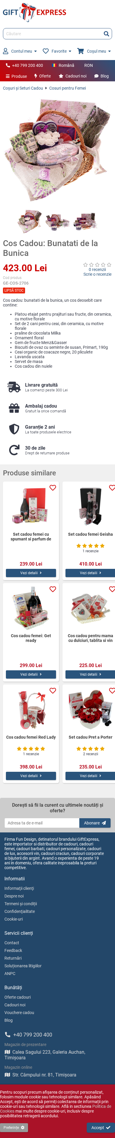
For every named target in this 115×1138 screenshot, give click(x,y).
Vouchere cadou (19, 1012)
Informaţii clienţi (19, 888)
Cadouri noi (75, 76)
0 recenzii (97, 269)
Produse (19, 76)
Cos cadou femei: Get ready (31, 638)
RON (88, 65)
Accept (97, 1127)
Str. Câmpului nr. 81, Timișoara (44, 1075)
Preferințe (11, 1128)
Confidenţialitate (19, 911)
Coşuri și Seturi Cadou (23, 88)
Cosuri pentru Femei (67, 88)
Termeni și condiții (20, 903)
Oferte (45, 76)
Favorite (59, 51)
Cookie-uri (13, 919)
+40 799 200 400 (27, 65)
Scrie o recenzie (97, 274)
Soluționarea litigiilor (23, 965)
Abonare (92, 823)
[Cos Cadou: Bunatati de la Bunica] (57, 149)
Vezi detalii (29, 573)
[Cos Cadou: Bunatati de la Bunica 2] (57, 221)
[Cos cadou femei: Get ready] (31, 608)
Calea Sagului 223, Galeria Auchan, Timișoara (44, 1054)
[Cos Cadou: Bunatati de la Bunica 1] (29, 221)
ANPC (9, 973)
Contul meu (21, 51)
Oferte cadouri (17, 997)
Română (66, 65)
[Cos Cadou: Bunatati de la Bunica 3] (85, 221)
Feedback (13, 950)
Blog (105, 76)
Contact (11, 942)
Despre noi (14, 896)
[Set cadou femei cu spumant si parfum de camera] (31, 507)
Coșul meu (96, 51)
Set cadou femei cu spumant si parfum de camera (31, 536)
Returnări (13, 958)
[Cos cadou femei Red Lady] (31, 709)
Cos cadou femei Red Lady (31, 737)
